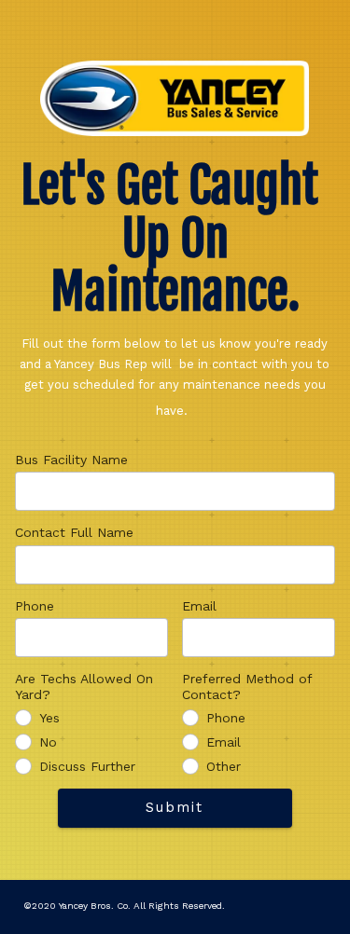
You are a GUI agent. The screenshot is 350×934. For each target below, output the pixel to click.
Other (223, 766)
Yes (49, 717)
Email (199, 605)
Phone (34, 605)
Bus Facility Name (71, 459)
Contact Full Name (74, 532)
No (48, 742)
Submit (174, 807)
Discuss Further (87, 766)
